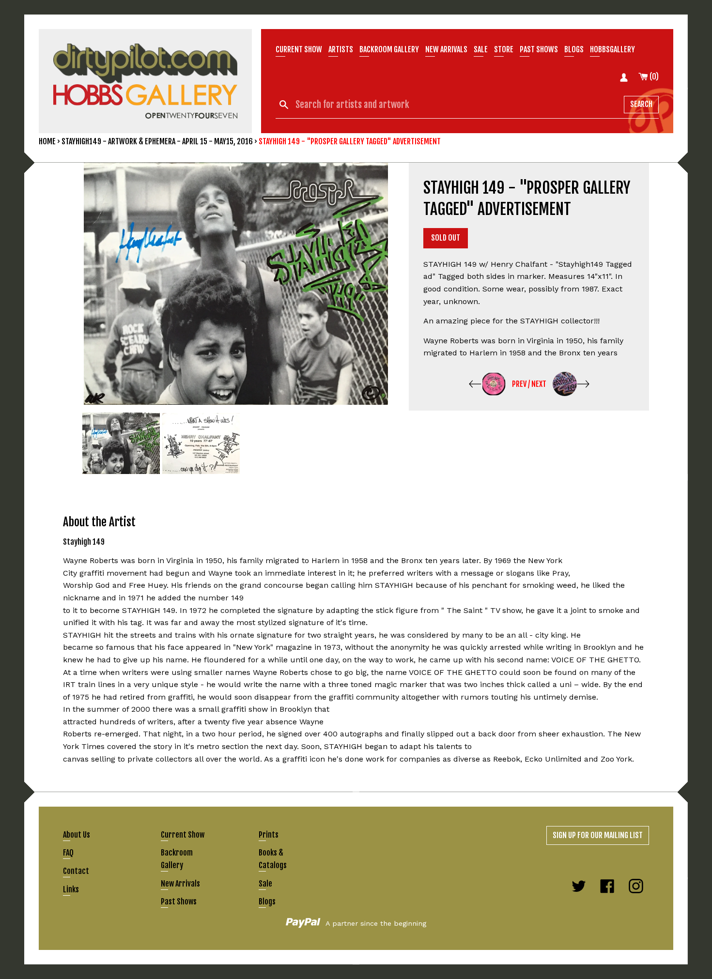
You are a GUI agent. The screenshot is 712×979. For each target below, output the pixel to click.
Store (503, 49)
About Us (76, 835)
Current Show (299, 49)
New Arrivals (180, 883)
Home (47, 141)
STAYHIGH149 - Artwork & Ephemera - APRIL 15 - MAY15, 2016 (157, 141)
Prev (519, 384)
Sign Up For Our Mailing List (598, 835)
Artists (340, 49)
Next (538, 384)
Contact (76, 871)
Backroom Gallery (389, 49)
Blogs (574, 49)
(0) (653, 76)
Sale (481, 49)
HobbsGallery (612, 49)
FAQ (68, 852)
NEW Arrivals (446, 49)
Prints (269, 835)
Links (71, 889)
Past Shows (539, 49)
